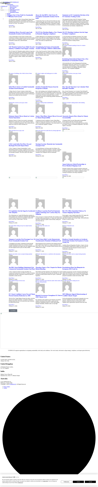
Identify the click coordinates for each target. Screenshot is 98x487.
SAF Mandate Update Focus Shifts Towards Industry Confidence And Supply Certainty (22, 47)
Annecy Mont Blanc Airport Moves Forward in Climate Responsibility (49, 116)
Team (8, 14)
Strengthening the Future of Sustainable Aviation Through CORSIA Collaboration (48, 47)
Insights (8, 13)
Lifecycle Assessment (15, 9)
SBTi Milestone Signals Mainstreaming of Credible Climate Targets (74, 294)
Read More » (12, 25)
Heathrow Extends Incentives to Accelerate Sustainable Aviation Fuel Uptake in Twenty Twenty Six (75, 240)
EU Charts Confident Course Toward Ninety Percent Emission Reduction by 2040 (22, 294)
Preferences (66, 481)
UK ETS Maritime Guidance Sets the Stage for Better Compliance (75, 33)
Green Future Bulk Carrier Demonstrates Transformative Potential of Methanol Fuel (48, 240)
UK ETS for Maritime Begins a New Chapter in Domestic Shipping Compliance (49, 33)
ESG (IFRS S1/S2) (14, 5)
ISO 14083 (12, 8)
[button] (13, 310)
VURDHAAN (12, 384)
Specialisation (10, 4)
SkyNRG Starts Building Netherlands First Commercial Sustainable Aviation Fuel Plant (22, 268)
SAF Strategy (13, 11)
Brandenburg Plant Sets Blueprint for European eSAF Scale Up (73, 268)
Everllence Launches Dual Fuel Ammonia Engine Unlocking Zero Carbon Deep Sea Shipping (48, 212)
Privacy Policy (6, 386)
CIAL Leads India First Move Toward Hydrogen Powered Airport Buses (20, 144)
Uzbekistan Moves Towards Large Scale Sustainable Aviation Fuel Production (20, 33)
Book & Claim (13, 7)
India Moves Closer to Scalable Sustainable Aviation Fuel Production (21, 87)
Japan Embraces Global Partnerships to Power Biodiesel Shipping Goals (74, 164)
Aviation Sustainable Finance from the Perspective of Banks (47, 87)
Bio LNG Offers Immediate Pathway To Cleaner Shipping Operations (74, 211)
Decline (78, 481)
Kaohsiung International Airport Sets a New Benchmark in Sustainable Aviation (75, 59)
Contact (8, 16)
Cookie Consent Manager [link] (7, 477)
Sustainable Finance (14, 12)
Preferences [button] (20, 482)
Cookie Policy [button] (45, 481)
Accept (90, 481)
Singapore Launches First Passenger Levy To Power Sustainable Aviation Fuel (22, 240)
